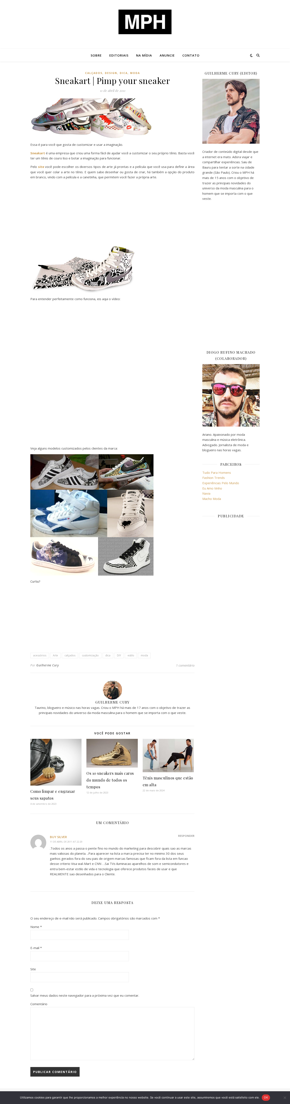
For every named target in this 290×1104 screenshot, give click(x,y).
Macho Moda (211, 499)
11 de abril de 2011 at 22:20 (66, 841)
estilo (131, 655)
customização (90, 655)
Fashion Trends (213, 477)
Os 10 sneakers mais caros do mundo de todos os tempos (110, 780)
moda (135, 73)
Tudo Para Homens (216, 472)
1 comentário (185, 665)
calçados (93, 73)
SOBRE (96, 55)
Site (33, 969)
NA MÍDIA (144, 55)
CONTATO (191, 55)
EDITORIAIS (118, 55)
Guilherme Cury (47, 665)
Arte (55, 655)
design (111, 73)
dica (124, 73)
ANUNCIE (167, 55)
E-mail (36, 948)
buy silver (58, 837)
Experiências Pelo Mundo (220, 483)
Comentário (38, 1004)
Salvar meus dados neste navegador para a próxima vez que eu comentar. (84, 995)
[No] (285, 1097)
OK (266, 1097)
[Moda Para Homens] (145, 22)
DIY (119, 655)
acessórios (39, 655)
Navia (206, 493)
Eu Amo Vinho (212, 488)
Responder (186, 836)
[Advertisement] (112, 213)
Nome (36, 927)
